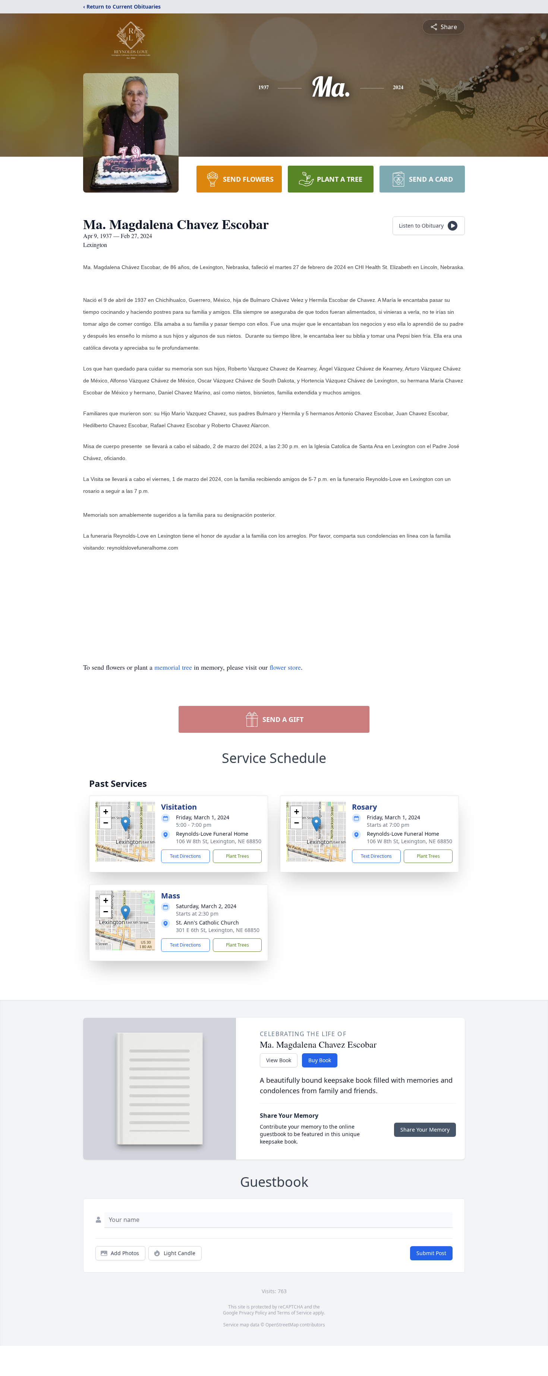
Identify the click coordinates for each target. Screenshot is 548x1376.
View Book (278, 1060)
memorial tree (173, 667)
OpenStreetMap (282, 1325)
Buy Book (319, 1060)
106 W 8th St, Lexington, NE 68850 (218, 841)
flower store (285, 667)
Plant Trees (237, 856)
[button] (125, 824)
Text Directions (185, 856)
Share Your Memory (425, 1129)
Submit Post (431, 1253)
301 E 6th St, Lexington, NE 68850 (217, 930)
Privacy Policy (253, 1313)
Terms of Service (294, 1313)
